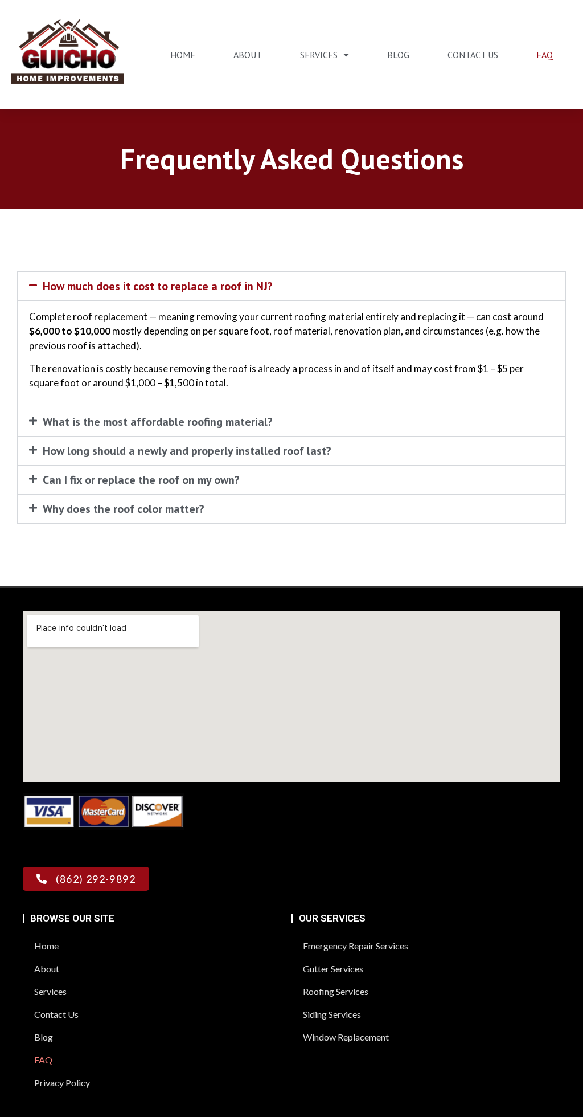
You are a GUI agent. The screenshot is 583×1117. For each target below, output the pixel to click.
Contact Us (472, 54)
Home (182, 54)
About (247, 54)
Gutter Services (333, 968)
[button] (291, 286)
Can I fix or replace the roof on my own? (141, 479)
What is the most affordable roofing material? (158, 421)
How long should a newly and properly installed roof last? (187, 450)
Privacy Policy (62, 1082)
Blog (398, 54)
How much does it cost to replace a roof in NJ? (158, 286)
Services (319, 54)
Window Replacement (346, 1037)
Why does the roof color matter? (123, 509)
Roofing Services (335, 991)
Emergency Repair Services (355, 945)
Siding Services (332, 1014)
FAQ (544, 54)
